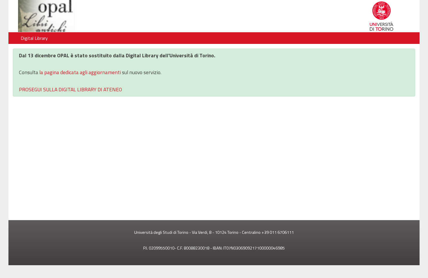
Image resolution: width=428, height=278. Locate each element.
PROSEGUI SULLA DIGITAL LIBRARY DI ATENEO (70, 89)
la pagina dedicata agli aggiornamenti (80, 72)
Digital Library (34, 38)
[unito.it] (111, 16)
